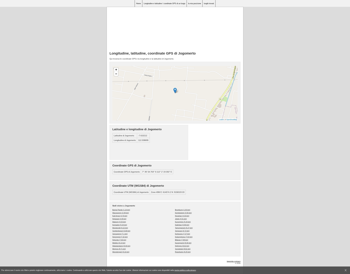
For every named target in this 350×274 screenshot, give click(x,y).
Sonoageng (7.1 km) (120, 234)
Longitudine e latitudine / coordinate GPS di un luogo (164, 3)
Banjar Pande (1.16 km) (121, 210)
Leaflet (221, 119)
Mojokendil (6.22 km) (120, 228)
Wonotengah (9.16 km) (120, 252)
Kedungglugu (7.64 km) (183, 237)
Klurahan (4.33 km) (182, 216)
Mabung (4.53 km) (119, 222)
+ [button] (116, 69)
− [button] (116, 74)
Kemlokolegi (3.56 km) (183, 213)
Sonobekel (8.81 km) (182, 249)
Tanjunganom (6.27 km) (184, 228)
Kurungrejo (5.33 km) (183, 222)
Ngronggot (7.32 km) (120, 237)
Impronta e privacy (233, 261)
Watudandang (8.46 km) (121, 246)
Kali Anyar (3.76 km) (119, 216)
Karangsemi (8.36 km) (183, 243)
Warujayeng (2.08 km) (120, 213)
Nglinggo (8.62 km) (182, 246)
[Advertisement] (175, 30)
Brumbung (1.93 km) (182, 210)
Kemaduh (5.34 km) (119, 225)
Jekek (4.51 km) (181, 219)
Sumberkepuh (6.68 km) (121, 231)
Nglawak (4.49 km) (119, 219)
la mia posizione (194, 3)
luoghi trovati (209, 3)
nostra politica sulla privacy (185, 270)
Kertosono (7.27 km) (182, 234)
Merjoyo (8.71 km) (119, 249)
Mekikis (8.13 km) (118, 243)
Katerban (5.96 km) (182, 225)
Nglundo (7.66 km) (119, 240)
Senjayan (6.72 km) (182, 231)
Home (138, 3)
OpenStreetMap (231, 119)
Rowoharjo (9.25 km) (183, 252)
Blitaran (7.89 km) (181, 240)
